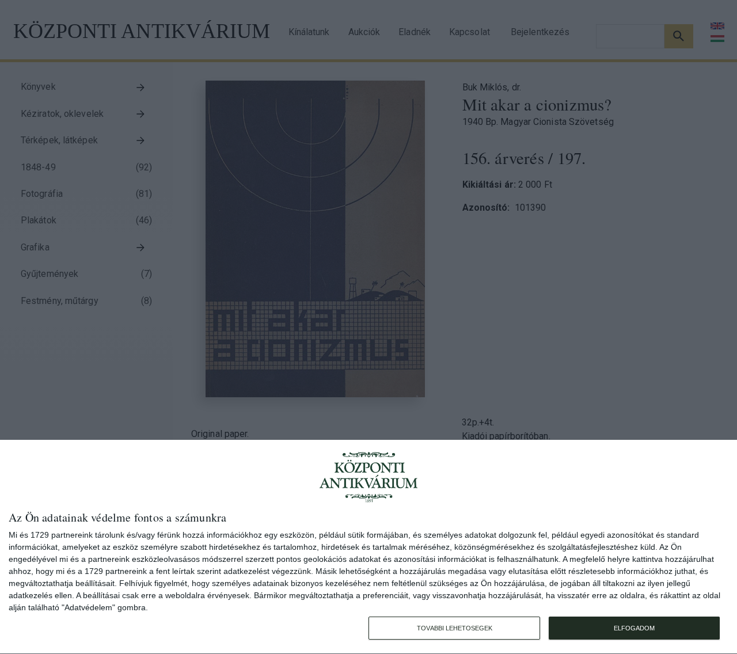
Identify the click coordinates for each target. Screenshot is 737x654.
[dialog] (368, 547)
